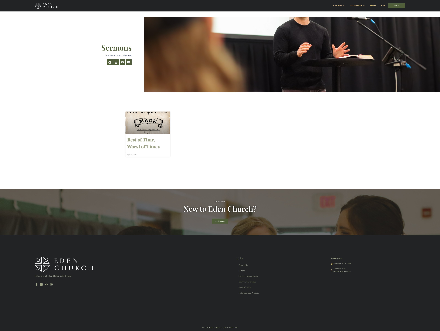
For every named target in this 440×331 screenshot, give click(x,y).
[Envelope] (129, 62)
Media (373, 6)
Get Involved (356, 6)
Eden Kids (243, 265)
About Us (337, 6)
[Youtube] (122, 62)
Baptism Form (245, 287)
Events (242, 271)
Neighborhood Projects (249, 293)
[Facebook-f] (36, 284)
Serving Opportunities (248, 276)
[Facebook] (110, 62)
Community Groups (247, 282)
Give (383, 6)
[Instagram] (116, 62)
